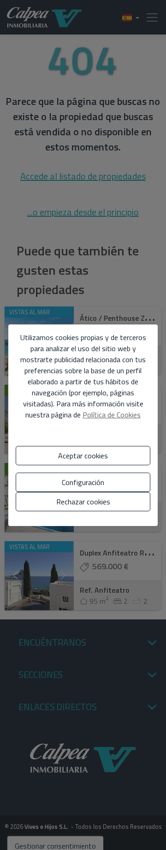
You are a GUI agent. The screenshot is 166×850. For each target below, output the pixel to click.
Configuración (83, 482)
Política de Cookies (112, 414)
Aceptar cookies (83, 455)
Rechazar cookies (83, 501)
